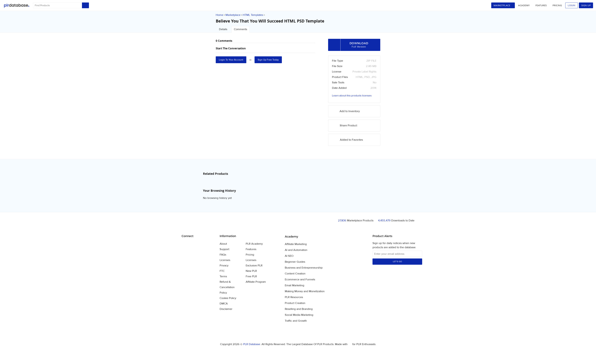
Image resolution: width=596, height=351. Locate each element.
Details (223, 29)
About (223, 244)
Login (571, 5)
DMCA (224, 303)
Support (224, 249)
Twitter (192, 244)
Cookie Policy (228, 298)
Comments (240, 29)
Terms (223, 276)
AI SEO (289, 256)
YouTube (206, 244)
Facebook (184, 244)
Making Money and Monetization (305, 291)
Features (541, 5)
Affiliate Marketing (296, 244)
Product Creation (295, 303)
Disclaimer (226, 309)
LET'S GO (397, 261)
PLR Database (16, 6)
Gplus (199, 244)
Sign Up (586, 5)
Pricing (557, 5)
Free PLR (251, 276)
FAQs (223, 254)
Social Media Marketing (299, 315)
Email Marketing (294, 285)
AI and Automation (296, 250)
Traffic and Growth (296, 321)
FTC (222, 271)
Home (219, 15)
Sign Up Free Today (268, 59)
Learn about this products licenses (352, 95)
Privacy (224, 265)
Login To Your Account (231, 59)
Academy (524, 5)
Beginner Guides (295, 262)
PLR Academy (254, 244)
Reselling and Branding (299, 309)
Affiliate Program (256, 282)
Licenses (225, 260)
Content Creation (295, 273)
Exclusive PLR (254, 265)
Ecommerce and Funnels (300, 279)
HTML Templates (253, 15)
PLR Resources (294, 297)
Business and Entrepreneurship (304, 267)
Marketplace (233, 15)
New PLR (251, 271)
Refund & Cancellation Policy (227, 287)
